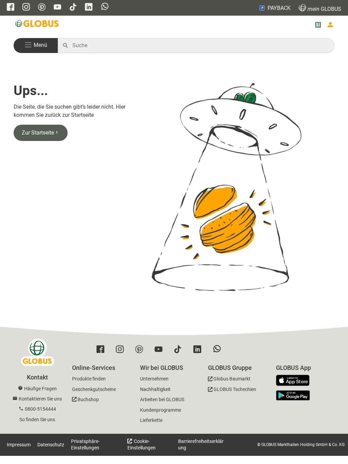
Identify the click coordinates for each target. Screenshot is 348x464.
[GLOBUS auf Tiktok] (73, 7)
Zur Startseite (38, 132)
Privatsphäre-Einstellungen (85, 444)
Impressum (19, 444)
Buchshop (88, 399)
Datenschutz (50, 444)
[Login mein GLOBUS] (330, 25)
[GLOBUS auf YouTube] (57, 7)
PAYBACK (279, 8)
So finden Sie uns (37, 419)
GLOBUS (324, 9)
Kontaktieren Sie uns (40, 398)
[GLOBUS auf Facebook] (10, 7)
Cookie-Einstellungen (141, 444)
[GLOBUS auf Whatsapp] (105, 8)
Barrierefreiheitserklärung (201, 444)
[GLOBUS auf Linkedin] (88, 7)
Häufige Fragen (40, 388)
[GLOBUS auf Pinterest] (42, 7)
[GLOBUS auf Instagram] (26, 7)
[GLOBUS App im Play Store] (293, 395)
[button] (36, 45)
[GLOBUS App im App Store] (295, 381)
